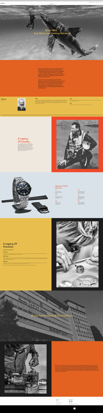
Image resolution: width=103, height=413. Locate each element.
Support (94, 2)
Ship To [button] (90, 2)
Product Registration (58, 402)
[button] (1, 106)
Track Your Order (58, 404)
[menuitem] (52, 4)
